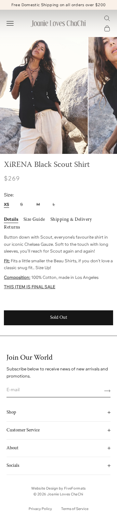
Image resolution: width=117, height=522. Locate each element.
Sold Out (58, 317)
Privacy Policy (40, 508)
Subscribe (104, 390)
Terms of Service (74, 508)
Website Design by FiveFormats (58, 488)
